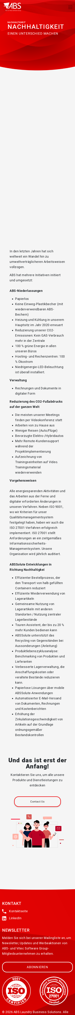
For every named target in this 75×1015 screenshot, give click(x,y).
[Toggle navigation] (70, 7)
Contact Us (37, 801)
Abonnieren (37, 967)
